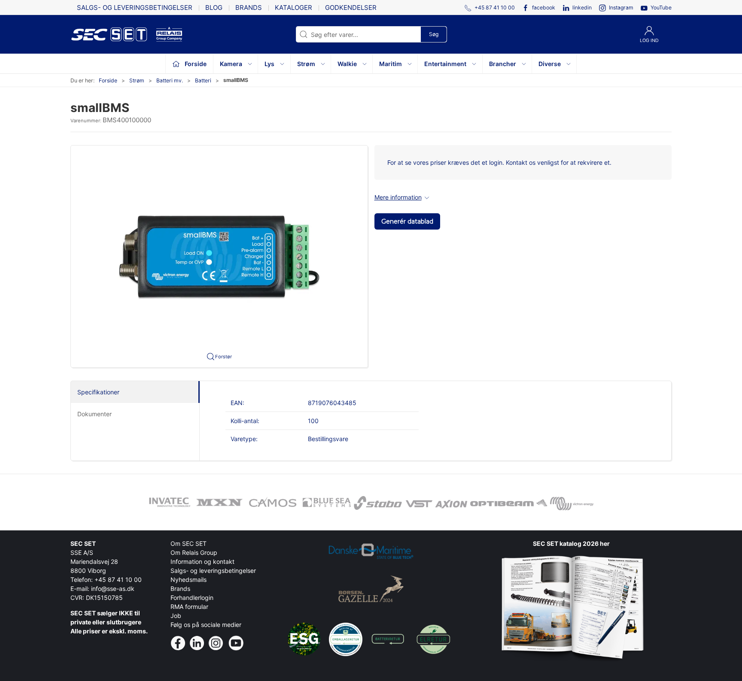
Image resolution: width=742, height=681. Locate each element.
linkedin (582, 7)
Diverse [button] (549, 63)
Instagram (621, 7)
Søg (433, 34)
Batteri (203, 80)
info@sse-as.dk (112, 588)
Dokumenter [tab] (94, 414)
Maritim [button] (390, 63)
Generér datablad (407, 221)
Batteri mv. (169, 80)
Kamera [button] (231, 63)
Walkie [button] (347, 63)
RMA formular (189, 606)
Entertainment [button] (445, 63)
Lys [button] (269, 63)
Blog (213, 7)
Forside (108, 80)
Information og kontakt (202, 561)
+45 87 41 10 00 (118, 579)
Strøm (136, 80)
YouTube (661, 7)
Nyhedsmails (188, 579)
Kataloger (293, 7)
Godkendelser (351, 7)
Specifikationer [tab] (98, 392)
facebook (543, 7)
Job (175, 615)
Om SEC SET (188, 543)
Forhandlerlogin (191, 597)
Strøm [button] (306, 63)
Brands (248, 7)
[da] (113, 34)
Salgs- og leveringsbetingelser (134, 7)
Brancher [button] (502, 63)
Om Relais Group (193, 552)
